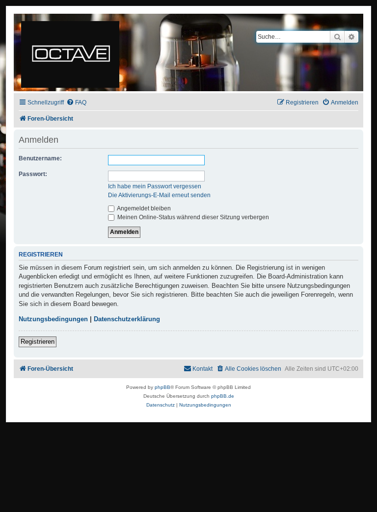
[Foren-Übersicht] (71, 52)
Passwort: (33, 174)
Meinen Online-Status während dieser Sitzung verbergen (192, 217)
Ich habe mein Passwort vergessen (154, 186)
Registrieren (37, 341)
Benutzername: (40, 158)
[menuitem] (76, 102)
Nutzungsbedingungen (53, 319)
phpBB (162, 387)
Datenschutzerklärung (127, 319)
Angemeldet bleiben (143, 208)
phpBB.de (222, 396)
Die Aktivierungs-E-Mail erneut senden (159, 195)
